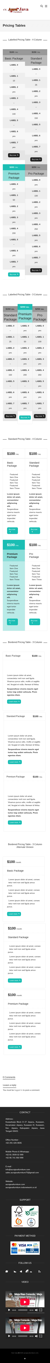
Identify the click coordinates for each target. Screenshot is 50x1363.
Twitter (14, 1270)
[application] (25, 1302)
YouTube (26, 1270)
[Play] (9, 1310)
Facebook (8, 1270)
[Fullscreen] (40, 1310)
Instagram (32, 1270)
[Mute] (36, 1310)
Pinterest (38, 1270)
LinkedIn (20, 1270)
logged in (18, 1090)
